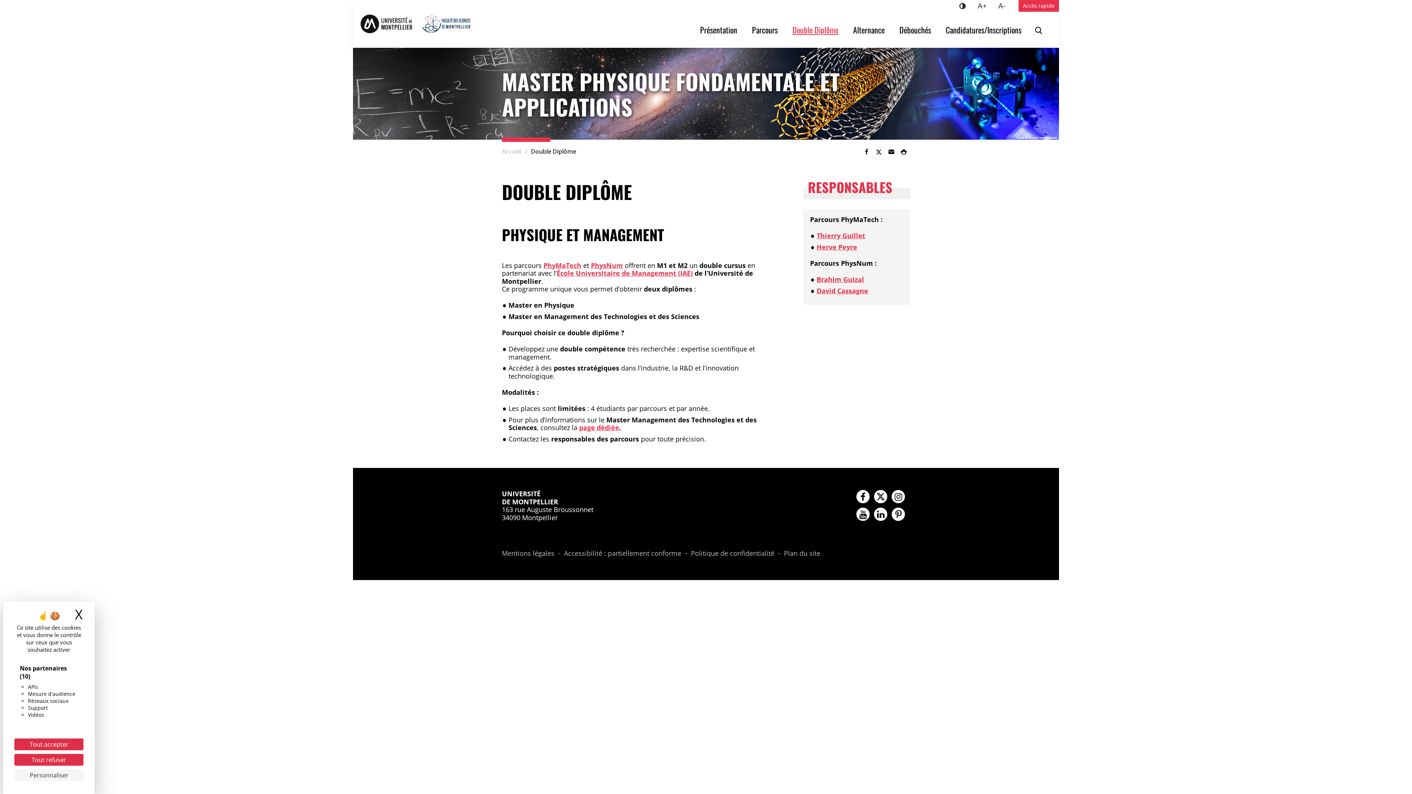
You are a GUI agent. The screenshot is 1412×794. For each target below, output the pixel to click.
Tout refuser (49, 760)
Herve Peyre (837, 247)
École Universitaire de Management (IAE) (625, 273)
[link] (866, 152)
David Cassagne (842, 290)
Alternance (869, 30)
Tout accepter (49, 744)
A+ (985, 5)
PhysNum (607, 265)
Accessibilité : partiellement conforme (622, 554)
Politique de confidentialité (732, 554)
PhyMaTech (562, 265)
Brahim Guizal (840, 279)
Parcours (765, 30)
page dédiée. (600, 427)
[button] (891, 152)
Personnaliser (49, 775)
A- (1004, 5)
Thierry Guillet (841, 235)
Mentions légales (528, 554)
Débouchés (915, 30)
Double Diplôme (815, 30)
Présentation (718, 30)
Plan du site (802, 554)
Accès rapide (1039, 5)
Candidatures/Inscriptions (983, 30)
